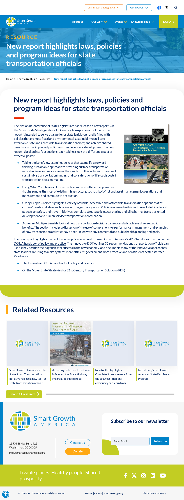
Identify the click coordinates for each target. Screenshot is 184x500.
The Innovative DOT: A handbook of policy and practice (58, 263)
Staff (106, 493)
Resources (44, 78)
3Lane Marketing (158, 493)
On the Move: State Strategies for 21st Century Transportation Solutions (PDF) (73, 270)
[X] (167, 8)
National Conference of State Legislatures (46, 126)
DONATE (168, 21)
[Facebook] (159, 8)
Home (9, 78)
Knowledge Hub (26, 78)
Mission (89, 493)
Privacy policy (116, 493)
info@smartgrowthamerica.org (27, 452)
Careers (98, 493)
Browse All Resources (22, 394)
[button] (174, 8)
